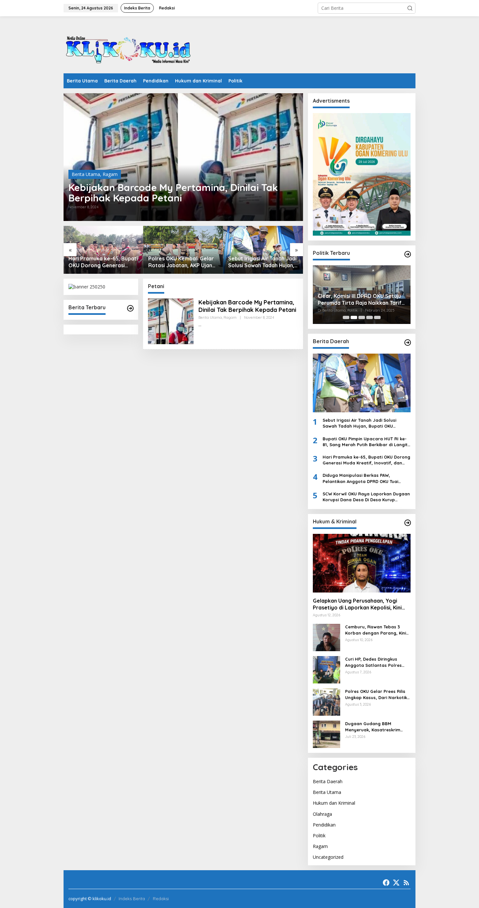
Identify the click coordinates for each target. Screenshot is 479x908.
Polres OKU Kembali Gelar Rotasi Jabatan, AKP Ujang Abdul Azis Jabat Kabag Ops (182, 262)
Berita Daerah (327, 781)
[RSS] (406, 882)
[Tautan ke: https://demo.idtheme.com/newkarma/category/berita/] (130, 308)
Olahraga (322, 814)
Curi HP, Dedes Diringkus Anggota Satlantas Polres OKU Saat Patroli (373, 662)
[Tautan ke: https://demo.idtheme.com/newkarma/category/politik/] (408, 254)
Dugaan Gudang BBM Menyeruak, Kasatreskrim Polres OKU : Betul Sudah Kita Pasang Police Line (377, 726)
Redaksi (161, 898)
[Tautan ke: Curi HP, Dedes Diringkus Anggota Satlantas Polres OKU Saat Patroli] (326, 669)
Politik (319, 835)
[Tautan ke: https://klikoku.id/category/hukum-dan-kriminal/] (408, 523)
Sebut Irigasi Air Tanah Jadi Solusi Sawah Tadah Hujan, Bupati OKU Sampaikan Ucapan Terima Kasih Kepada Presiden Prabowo (262, 262)
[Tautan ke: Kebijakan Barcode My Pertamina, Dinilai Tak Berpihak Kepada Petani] (183, 157)
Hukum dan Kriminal (334, 803)
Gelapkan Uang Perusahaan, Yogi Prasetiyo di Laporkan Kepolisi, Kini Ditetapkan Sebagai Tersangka (357, 604)
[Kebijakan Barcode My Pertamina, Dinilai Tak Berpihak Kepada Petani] (199, 325)
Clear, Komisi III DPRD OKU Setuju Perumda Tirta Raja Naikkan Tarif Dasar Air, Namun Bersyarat (359, 299)
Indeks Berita (132, 898)
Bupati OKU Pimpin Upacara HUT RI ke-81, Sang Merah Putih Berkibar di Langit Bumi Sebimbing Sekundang (365, 441)
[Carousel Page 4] (369, 317)
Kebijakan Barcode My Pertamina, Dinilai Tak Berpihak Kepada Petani (173, 192)
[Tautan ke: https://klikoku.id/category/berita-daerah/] (408, 342)
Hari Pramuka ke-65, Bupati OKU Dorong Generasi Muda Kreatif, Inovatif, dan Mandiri (103, 262)
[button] (409, 8)
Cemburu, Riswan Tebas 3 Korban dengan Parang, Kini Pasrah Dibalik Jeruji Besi (375, 630)
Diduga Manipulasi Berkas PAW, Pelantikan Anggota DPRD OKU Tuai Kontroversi (360, 478)
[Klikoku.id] (129, 47)
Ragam (110, 174)
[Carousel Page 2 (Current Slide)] (354, 317)
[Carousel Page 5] (377, 317)
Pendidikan (324, 825)
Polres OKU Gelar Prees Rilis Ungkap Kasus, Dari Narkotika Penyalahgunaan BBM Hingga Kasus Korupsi (377, 694)
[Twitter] (396, 882)
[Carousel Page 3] (361, 317)
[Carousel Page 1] (346, 317)
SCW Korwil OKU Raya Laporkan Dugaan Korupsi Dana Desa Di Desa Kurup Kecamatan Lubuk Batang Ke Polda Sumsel (366, 497)
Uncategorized (328, 857)
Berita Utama (86, 174)
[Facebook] (386, 882)
